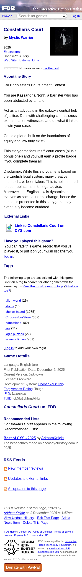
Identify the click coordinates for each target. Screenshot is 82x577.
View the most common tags (43, 286)
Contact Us (25, 531)
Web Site (10, 60)
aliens (9, 306)
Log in (9, 348)
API (47, 535)
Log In (76, 16)
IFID (7, 393)
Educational (12, 51)
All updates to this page (27, 489)
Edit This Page (48, 518)
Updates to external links (28, 478)
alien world (13, 300)
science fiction (15, 339)
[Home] (41, 6)
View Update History (19, 518)
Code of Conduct (42, 531)
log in (8, 256)
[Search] (64, 16)
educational (13, 323)
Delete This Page (35, 522)
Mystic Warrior (21, 37)
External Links (29, 60)
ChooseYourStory (18, 317)
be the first (51, 68)
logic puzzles (14, 334)
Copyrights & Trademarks (28, 535)
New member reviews (25, 468)
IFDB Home (10, 531)
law (7, 328)
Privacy (8, 535)
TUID (8, 398)
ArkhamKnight (52, 438)
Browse (7, 16)
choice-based (15, 311)
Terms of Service (63, 531)
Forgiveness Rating (18, 389)
